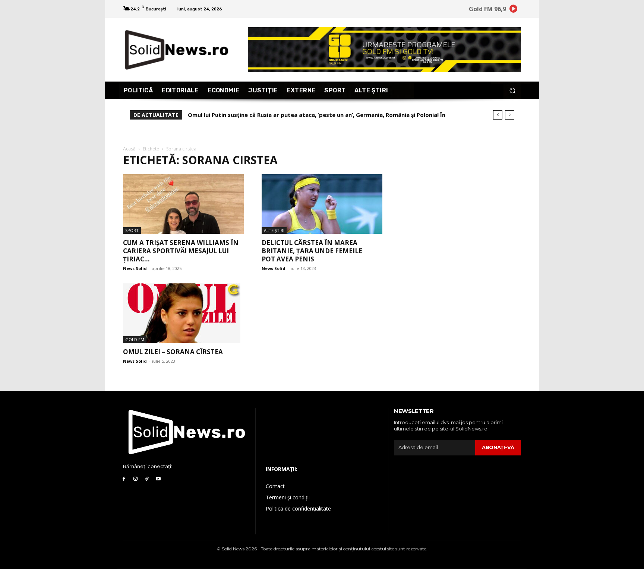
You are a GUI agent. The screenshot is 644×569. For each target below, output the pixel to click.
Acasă (129, 149)
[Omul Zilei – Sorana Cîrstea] (183, 313)
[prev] (497, 115)
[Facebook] (124, 479)
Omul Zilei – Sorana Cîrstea (173, 351)
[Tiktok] (147, 479)
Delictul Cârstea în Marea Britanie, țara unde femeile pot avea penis (312, 250)
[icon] (513, 10)
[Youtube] (158, 479)
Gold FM (134, 339)
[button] (512, 90)
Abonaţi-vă (498, 447)
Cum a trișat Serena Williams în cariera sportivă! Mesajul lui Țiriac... (181, 250)
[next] (509, 115)
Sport (132, 230)
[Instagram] (135, 479)
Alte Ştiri (274, 230)
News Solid (135, 268)
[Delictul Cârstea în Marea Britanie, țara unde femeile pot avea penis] (322, 204)
